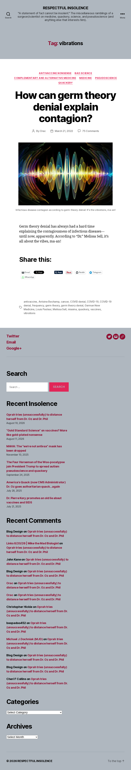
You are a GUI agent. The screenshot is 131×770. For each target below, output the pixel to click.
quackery (83, 309)
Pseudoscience (106, 78)
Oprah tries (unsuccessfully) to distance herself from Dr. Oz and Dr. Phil (37, 611)
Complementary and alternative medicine (45, 78)
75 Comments (90, 131)
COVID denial (78, 301)
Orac (43, 131)
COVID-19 (93, 301)
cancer (65, 301)
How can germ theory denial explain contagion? (65, 107)
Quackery (65, 82)
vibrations (29, 313)
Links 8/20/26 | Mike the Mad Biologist (32, 543)
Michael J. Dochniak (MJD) (24, 639)
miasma (72, 309)
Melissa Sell (59, 309)
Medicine (85, 78)
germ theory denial (72, 305)
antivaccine (30, 301)
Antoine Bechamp (49, 301)
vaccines (95, 309)
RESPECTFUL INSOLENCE (65, 8)
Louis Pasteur (43, 309)
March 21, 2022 (64, 131)
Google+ (14, 348)
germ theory (52, 305)
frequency (38, 305)
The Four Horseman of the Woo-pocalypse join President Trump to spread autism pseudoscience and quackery (35, 466)
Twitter (12, 336)
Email (11, 342)
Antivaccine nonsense (55, 73)
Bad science (83, 73)
